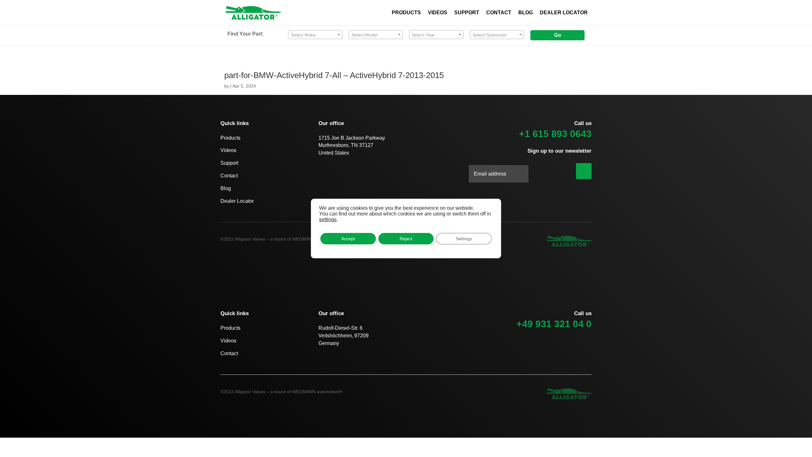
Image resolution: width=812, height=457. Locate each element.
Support (229, 163)
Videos (228, 150)
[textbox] (315, 34)
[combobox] (315, 34)
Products (230, 138)
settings (328, 219)
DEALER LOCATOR (564, 12)
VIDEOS (437, 12)
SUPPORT (466, 12)
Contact (229, 175)
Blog (225, 188)
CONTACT (498, 12)
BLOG (525, 12)
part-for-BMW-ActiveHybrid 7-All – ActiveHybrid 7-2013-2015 (334, 75)
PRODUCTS (406, 12)
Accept (348, 238)
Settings (464, 238)
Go (557, 35)
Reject (406, 238)
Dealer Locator (237, 201)
